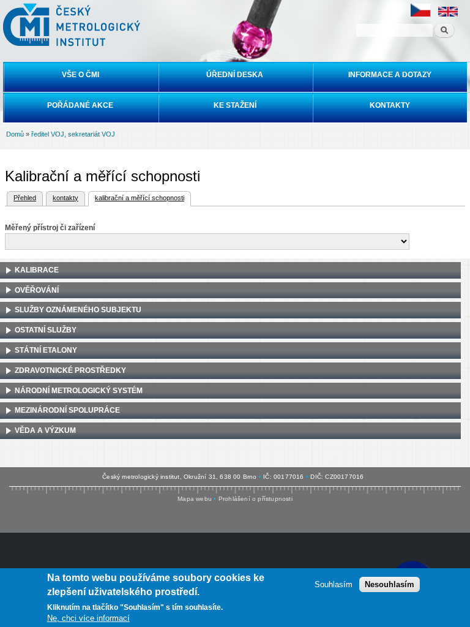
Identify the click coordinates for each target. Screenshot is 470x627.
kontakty (65, 197)
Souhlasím (333, 584)
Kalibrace (37, 270)
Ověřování (37, 290)
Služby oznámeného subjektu (78, 310)
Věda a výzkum (45, 430)
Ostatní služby (45, 330)
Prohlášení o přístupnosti (255, 498)
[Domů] (70, 25)
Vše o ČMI (80, 74)
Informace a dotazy (389, 74)
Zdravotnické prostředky (70, 370)
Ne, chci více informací (88, 618)
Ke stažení (235, 105)
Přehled (24, 197)
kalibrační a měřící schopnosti (136, 197)
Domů (15, 134)
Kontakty (390, 105)
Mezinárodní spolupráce (67, 410)
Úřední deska (234, 74)
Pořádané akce (80, 105)
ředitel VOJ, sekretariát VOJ (73, 134)
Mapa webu (194, 498)
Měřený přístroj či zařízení (50, 227)
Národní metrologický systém (79, 390)
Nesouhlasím (389, 584)
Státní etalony (46, 350)
